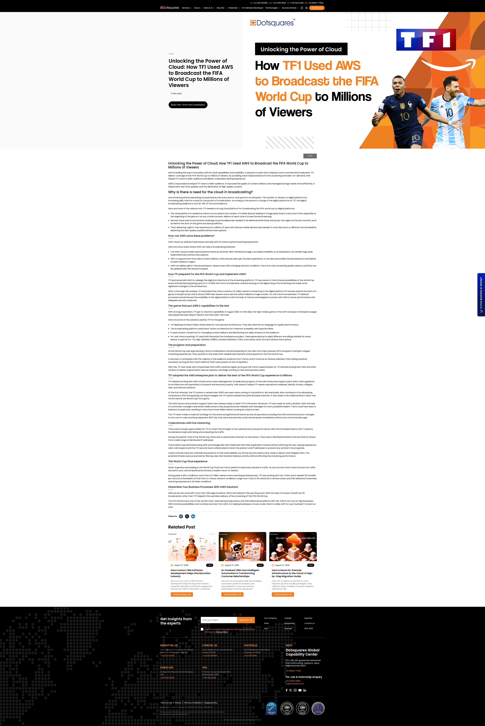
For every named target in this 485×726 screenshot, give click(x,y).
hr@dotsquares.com (295, 683)
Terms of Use (166, 703)
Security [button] (220, 8)
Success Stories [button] (289, 8)
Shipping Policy (210, 703)
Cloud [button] (196, 8)
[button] (306, 7)
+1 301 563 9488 (297, 3)
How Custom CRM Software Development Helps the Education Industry (191, 573)
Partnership (289, 623)
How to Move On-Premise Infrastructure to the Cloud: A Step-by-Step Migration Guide (292, 573)
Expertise (308, 618)
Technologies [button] (271, 8)
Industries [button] (232, 8)
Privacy (178, 703)
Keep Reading (179, 594)
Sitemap (288, 628)
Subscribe (244, 620)
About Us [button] (301, 8)
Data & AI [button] (208, 8)
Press (266, 623)
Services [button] (186, 8)
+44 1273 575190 (167, 655)
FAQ (266, 628)
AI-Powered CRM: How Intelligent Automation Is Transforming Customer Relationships (240, 573)
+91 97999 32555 (293, 681)
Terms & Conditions (193, 703)
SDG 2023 (309, 628)
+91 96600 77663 (315, 3)
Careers (287, 618)
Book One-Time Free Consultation (188, 104)
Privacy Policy (222, 632)
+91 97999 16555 (167, 678)
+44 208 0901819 (260, 3)
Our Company (270, 618)
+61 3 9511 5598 (279, 3)
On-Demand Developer (252, 8)
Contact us (317, 8)
